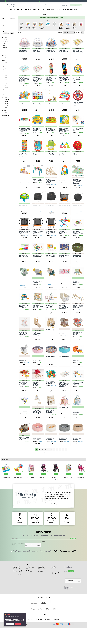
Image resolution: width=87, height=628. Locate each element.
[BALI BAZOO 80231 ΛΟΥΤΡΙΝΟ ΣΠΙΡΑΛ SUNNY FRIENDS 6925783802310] (24, 400)
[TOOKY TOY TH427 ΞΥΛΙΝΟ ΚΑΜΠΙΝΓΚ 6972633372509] (24, 297)
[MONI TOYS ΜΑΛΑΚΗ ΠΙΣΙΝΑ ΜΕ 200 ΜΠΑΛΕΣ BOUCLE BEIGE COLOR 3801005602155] (78, 427)
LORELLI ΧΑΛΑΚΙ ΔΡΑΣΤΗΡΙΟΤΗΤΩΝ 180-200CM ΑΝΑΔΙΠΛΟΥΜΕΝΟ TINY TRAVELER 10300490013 (24, 79)
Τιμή (3, 28)
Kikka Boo (21, 336)
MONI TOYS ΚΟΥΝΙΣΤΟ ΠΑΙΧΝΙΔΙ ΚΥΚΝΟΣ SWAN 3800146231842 (24, 359)
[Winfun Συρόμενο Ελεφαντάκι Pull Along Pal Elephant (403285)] (24, 95)
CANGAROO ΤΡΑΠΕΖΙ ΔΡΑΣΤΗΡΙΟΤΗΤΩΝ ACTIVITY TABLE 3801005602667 (23, 207)
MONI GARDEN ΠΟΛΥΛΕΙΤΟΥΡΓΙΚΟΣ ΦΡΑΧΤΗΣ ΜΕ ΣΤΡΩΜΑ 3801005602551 (63, 307)
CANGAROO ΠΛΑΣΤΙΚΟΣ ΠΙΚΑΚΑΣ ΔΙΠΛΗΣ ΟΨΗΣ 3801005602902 (64, 179)
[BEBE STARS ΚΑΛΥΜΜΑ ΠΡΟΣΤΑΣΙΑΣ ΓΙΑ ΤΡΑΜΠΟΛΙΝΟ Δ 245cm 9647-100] (38, 197)
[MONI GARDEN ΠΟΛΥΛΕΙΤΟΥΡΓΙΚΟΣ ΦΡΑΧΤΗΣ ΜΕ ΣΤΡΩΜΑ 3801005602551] (64, 297)
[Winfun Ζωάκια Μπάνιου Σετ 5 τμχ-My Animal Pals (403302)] (64, 145)
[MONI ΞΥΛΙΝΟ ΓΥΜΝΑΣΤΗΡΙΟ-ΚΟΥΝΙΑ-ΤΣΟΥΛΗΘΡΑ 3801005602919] (51, 171)
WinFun (61, 82)
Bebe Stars (22, 182)
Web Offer (4, 125)
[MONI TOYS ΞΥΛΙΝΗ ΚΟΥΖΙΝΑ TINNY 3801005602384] (51, 400)
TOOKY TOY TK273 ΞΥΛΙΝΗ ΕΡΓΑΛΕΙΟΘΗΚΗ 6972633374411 (78, 383)
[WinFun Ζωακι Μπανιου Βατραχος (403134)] (51, 145)
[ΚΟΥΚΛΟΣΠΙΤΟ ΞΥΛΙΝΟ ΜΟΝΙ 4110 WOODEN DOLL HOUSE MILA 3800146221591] (18, 468)
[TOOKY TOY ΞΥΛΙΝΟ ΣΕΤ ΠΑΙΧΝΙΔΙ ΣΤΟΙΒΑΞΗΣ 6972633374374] (38, 247)
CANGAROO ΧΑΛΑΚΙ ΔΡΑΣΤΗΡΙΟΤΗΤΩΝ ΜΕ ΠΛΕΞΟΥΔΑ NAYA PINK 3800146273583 (23, 52)
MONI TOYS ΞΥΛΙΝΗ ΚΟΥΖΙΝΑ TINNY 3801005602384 (50, 411)
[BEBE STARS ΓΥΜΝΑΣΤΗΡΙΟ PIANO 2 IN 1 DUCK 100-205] (24, 171)
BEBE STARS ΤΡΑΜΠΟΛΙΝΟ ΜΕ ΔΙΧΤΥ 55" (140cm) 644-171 (64, 206)
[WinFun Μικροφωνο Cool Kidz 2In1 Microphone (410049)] (78, 120)
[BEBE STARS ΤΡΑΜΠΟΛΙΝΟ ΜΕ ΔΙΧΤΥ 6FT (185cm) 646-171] (51, 223)
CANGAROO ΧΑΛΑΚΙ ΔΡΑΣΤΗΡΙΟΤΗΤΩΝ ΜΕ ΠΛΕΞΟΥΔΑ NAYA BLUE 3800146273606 (50, 52)
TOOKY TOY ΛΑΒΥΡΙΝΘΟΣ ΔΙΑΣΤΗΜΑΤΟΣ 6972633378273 (64, 256)
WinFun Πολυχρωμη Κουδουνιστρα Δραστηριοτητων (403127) (77, 79)
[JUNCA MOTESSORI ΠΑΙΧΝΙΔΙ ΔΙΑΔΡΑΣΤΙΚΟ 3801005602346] (51, 374)
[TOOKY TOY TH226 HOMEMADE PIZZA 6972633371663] (78, 349)
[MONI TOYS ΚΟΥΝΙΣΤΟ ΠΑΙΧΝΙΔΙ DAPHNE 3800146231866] (64, 322)
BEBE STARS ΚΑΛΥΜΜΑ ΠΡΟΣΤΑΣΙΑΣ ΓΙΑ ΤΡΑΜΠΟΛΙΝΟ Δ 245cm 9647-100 (37, 207)
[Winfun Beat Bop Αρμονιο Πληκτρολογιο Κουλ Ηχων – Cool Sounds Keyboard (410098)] (24, 120)
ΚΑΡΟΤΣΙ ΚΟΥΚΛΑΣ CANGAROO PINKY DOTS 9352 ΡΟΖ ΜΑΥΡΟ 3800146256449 (43, 477)
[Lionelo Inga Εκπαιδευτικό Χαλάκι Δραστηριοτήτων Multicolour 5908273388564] (78, 171)
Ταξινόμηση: (60, 32)
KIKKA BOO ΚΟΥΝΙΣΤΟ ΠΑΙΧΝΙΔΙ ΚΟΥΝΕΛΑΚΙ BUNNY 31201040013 (23, 333)
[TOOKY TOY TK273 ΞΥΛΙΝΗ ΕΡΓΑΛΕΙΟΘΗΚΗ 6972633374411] (78, 374)
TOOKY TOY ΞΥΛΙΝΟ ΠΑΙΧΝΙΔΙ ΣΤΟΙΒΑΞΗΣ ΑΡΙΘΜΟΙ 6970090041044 (24, 256)
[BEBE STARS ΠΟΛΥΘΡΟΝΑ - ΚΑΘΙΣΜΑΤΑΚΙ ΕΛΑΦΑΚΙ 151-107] (24, 427)
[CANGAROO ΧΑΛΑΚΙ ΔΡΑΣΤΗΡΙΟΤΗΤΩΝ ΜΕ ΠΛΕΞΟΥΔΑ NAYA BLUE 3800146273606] (51, 42)
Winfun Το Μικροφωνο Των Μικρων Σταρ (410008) (50, 104)
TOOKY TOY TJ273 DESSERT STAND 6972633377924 (49, 306)
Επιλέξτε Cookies (10, 624)
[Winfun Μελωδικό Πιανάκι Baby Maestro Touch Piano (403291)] (64, 95)
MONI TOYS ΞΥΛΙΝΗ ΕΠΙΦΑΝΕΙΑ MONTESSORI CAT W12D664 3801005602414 (51, 331)
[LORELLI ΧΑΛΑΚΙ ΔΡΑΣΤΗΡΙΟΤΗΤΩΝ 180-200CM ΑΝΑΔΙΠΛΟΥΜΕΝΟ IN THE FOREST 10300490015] (64, 42)
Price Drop (4, 122)
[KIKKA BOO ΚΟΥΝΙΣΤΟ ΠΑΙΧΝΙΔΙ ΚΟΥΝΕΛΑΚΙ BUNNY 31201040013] (24, 322)
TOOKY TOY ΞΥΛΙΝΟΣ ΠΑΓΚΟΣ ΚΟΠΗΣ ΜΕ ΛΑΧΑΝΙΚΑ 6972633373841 (78, 232)
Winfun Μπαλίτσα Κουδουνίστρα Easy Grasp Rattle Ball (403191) (78, 154)
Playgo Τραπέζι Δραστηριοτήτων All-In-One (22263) (6, 477)
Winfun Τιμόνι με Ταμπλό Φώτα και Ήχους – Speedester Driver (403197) (78, 104)
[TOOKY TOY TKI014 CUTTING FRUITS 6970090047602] (24, 374)
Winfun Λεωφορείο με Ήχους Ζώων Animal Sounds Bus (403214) (37, 129)
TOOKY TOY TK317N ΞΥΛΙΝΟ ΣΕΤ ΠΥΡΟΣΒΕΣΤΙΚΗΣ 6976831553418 (36, 384)
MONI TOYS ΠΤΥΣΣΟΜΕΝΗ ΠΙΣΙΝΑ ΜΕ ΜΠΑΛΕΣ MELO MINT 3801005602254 (64, 357)
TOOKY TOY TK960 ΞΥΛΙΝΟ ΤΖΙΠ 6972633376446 (76, 281)
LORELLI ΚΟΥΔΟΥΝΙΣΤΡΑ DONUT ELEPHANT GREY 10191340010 (37, 281)
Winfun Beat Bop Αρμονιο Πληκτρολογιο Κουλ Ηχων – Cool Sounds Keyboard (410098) (24, 130)
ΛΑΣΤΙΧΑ (4, 110)
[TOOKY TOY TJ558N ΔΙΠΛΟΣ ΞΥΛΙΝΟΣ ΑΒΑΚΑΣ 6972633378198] (38, 297)
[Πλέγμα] (18, 32)
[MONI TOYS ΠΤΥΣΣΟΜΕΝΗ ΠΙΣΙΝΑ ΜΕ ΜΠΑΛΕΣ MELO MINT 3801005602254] (64, 349)
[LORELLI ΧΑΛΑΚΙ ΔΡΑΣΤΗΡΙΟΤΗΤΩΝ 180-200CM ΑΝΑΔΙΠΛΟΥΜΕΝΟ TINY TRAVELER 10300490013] (24, 69)
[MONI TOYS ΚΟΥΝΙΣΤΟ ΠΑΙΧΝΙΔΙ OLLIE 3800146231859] (78, 322)
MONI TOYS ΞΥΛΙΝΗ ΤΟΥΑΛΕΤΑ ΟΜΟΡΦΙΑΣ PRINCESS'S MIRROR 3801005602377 (37, 412)
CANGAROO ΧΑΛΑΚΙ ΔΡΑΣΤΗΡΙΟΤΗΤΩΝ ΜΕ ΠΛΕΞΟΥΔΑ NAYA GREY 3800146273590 (37, 52)
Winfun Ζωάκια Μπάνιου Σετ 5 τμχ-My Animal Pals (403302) (64, 154)
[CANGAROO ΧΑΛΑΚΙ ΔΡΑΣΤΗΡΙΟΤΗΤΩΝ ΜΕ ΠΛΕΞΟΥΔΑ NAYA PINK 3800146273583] (24, 42)
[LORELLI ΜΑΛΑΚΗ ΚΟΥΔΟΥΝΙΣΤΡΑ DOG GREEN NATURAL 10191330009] (24, 271)
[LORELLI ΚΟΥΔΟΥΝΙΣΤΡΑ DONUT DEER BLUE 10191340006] (51, 271)
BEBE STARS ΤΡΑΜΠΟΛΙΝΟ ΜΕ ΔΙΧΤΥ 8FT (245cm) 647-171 (38, 232)
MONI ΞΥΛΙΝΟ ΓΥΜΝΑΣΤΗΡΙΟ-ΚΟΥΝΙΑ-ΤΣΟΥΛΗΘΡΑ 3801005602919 (50, 181)
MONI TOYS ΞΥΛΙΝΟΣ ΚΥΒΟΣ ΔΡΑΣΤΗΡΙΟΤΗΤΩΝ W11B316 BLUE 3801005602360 (78, 410)
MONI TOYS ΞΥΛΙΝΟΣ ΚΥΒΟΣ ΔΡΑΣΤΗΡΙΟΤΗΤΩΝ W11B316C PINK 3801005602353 (64, 409)
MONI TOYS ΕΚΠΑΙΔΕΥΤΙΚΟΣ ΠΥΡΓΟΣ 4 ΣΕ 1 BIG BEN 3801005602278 (38, 334)
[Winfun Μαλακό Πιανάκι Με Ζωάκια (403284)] (38, 95)
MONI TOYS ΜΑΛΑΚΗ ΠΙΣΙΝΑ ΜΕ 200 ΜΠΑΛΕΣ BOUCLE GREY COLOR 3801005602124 (64, 438)
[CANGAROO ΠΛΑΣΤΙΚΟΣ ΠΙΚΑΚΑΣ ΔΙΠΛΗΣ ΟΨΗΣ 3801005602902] (64, 171)
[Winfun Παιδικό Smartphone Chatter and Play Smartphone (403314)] (24, 145)
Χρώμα (3, 60)
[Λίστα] (20, 32)
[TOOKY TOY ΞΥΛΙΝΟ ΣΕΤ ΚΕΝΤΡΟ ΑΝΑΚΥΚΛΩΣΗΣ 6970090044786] (51, 247)
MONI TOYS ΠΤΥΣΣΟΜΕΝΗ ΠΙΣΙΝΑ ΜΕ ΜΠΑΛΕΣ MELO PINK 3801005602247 (38, 359)
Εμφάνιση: (78, 32)
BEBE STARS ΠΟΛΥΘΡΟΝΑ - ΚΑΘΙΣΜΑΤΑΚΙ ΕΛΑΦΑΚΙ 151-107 (24, 438)
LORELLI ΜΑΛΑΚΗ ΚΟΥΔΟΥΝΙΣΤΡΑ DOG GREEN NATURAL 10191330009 (23, 280)
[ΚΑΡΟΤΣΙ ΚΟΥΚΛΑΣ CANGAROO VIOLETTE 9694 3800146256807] (31, 468)
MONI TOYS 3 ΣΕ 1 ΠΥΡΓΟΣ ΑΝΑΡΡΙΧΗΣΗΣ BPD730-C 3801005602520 (78, 306)
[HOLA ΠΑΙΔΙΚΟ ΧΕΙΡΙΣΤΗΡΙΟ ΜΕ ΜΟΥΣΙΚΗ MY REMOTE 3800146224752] (51, 69)
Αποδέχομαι (17, 624)
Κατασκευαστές (5, 37)
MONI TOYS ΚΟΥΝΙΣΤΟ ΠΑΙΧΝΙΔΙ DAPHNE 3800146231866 (63, 332)
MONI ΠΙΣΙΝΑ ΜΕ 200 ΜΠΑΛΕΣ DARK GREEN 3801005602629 (77, 256)
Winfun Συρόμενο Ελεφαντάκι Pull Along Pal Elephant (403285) (23, 104)
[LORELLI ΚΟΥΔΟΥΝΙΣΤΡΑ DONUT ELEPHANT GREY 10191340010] (38, 271)
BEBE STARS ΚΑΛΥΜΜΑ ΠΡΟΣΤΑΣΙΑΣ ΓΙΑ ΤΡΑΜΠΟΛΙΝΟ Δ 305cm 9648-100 (50, 207)
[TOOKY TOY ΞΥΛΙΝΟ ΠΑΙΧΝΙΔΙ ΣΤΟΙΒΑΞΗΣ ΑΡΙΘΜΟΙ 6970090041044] (24, 247)
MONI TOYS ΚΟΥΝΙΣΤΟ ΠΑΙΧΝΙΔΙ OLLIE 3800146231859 (77, 333)
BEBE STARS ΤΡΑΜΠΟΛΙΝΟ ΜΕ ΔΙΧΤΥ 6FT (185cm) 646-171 (51, 232)
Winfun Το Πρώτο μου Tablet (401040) (37, 154)
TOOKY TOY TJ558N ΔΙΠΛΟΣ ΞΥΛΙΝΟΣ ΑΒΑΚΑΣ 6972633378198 (38, 306)
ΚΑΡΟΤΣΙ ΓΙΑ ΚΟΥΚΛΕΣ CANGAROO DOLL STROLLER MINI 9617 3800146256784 (68, 477)
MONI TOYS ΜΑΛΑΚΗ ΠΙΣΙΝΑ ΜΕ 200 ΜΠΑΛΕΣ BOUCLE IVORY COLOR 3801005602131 (50, 438)
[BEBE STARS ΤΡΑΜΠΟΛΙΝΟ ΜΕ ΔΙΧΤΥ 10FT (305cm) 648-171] (24, 223)
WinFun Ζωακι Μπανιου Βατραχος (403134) (51, 154)
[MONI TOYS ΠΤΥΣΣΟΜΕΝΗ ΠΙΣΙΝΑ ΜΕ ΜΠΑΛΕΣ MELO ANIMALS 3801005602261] (51, 349)
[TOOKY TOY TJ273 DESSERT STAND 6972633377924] (51, 297)
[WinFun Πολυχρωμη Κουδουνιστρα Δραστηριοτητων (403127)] (78, 69)
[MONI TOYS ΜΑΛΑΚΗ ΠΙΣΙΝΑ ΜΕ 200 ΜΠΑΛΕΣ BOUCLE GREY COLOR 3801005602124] (64, 427)
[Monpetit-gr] (52, 573)
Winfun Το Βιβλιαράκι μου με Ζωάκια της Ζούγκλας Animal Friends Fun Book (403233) (64, 130)
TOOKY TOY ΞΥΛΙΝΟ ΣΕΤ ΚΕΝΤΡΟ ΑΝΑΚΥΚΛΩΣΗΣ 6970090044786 (50, 256)
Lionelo (74, 185)
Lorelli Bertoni (62, 57)
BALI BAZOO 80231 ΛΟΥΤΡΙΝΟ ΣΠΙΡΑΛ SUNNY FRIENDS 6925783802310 (24, 410)
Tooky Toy (75, 235)
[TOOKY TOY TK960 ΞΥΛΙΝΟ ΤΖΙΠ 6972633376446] (78, 271)
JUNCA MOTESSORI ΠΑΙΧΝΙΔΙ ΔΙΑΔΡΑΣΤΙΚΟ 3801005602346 (50, 382)
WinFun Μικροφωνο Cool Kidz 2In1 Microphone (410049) (78, 129)
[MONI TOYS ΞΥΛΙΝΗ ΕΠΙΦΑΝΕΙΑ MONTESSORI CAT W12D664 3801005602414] (51, 322)
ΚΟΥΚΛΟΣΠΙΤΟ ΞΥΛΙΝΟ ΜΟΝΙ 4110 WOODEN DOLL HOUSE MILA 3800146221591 (18, 477)
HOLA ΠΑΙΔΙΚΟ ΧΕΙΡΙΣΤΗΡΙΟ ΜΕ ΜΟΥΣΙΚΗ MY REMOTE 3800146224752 (51, 79)
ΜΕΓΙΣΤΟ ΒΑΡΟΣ (5, 115)
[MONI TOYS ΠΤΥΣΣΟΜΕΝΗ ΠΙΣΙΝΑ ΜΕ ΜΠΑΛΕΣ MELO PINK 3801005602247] (38, 349)
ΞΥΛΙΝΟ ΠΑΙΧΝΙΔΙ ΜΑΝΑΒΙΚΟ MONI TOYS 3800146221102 (56, 477)
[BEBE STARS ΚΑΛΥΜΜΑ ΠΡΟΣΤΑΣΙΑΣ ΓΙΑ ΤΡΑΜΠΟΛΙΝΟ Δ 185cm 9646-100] (78, 197)
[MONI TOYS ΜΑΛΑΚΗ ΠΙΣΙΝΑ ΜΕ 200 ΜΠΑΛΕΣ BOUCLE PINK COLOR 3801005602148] (38, 427)
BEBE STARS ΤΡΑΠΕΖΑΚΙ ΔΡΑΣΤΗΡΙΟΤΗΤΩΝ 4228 (37, 180)
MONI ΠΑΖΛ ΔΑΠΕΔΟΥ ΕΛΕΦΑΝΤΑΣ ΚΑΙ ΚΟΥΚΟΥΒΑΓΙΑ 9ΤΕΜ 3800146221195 (81, 477)
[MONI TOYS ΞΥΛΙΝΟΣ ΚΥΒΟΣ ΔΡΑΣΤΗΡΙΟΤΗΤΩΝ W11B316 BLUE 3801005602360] (78, 400)
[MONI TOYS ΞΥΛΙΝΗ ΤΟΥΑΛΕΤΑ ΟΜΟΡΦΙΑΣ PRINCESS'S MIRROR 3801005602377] (38, 400)
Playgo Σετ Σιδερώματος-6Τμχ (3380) (63, 232)
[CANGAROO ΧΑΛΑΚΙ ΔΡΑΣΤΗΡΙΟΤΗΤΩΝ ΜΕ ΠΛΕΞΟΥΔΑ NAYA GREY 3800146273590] (38, 42)
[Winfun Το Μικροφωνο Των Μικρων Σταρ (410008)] (51, 95)
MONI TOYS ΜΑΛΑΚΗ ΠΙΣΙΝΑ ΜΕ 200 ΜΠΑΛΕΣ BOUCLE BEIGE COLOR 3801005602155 (77, 438)
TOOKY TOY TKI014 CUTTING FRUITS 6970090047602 (23, 383)
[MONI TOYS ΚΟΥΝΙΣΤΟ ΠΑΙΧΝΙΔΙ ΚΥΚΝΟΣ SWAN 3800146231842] (24, 349)
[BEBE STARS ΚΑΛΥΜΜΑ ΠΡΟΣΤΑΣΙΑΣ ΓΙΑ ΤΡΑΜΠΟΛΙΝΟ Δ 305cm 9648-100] (51, 197)
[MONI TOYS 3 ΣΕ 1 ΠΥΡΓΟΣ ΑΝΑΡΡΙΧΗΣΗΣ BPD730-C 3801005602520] (78, 297)
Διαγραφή (13, 18)
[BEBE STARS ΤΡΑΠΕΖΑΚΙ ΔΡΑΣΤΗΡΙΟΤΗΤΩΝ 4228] (38, 171)
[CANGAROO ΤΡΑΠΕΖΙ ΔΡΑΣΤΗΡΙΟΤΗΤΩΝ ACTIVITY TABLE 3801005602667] (24, 197)
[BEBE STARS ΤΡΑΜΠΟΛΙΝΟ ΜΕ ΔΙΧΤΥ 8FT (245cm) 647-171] (38, 223)
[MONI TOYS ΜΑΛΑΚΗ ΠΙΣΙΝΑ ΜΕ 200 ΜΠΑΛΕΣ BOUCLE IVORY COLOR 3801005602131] (51, 427)
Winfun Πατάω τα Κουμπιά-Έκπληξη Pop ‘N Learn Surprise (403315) (51, 129)
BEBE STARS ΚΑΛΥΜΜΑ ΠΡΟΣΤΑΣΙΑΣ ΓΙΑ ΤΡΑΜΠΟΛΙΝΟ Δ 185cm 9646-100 (77, 207)
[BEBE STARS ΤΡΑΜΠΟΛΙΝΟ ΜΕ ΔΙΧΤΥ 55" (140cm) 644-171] (64, 197)
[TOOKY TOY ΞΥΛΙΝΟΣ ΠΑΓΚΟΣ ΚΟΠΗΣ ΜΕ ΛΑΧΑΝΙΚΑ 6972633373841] (78, 223)
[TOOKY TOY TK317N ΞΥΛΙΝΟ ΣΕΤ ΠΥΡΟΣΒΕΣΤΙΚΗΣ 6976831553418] (38, 374)
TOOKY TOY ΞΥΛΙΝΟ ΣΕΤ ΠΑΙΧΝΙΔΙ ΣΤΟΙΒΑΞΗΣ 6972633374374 (37, 256)
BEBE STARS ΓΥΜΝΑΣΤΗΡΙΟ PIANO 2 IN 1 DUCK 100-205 (24, 179)
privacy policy (16, 621)
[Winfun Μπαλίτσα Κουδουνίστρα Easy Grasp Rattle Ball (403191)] (78, 145)
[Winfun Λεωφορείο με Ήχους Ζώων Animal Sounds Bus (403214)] (38, 120)
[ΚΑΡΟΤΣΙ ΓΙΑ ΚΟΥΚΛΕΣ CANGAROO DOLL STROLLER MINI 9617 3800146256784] (68, 468)
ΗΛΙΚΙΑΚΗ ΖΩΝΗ (5, 97)
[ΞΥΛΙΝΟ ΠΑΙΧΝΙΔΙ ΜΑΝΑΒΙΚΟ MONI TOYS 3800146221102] (56, 468)
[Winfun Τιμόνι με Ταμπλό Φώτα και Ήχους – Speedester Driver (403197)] (78, 95)
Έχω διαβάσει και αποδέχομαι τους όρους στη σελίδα (44, 551)
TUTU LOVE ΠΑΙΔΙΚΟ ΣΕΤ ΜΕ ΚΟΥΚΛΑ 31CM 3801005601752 (64, 280)
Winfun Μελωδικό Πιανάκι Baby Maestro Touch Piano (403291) (63, 104)
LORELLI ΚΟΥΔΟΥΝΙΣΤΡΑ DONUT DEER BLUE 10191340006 (50, 280)
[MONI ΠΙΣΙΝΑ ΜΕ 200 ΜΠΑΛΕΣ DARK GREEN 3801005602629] (78, 247)
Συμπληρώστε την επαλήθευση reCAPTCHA (18, 544)
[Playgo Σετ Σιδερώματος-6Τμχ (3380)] (64, 223)
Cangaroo (21, 55)
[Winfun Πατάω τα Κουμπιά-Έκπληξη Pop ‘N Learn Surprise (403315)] (51, 120)
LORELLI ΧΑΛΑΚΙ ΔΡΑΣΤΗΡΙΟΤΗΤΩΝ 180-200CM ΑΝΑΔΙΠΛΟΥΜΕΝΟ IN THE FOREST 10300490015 (64, 53)
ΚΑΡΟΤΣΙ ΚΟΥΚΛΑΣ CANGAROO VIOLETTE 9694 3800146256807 (31, 477)
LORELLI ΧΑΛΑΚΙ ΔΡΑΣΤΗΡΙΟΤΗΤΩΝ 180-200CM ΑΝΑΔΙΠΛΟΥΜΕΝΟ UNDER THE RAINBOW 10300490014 (78, 53)
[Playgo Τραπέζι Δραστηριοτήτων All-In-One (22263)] (6, 468)
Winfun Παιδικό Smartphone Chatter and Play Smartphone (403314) (24, 155)
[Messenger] (55, 573)
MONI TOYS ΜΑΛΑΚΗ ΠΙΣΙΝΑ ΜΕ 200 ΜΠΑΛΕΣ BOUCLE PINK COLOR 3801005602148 (37, 438)
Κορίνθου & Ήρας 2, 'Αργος (52, 504)
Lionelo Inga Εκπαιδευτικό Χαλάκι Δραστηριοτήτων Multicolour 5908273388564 (77, 181)
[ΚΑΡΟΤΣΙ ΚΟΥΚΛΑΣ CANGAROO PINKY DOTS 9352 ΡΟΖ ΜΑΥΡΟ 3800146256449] (43, 468)
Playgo (61, 235)
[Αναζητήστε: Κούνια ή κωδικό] (46, 5)
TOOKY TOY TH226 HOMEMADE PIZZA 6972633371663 (76, 359)
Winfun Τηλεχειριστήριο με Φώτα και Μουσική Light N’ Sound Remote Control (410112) (64, 79)
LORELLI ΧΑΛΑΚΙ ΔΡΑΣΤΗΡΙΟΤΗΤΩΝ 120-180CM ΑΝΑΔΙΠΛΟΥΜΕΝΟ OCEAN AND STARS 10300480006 (64, 384)
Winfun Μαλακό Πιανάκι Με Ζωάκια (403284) (37, 104)
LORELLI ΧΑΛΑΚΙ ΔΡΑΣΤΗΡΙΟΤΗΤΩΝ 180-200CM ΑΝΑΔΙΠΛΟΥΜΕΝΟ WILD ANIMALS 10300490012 (38, 79)
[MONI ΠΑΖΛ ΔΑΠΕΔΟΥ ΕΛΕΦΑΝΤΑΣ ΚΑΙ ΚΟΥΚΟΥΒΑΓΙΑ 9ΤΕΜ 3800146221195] (81, 468)
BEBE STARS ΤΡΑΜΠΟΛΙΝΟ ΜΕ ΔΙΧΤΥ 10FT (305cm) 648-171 (24, 232)
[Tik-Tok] (58, 573)
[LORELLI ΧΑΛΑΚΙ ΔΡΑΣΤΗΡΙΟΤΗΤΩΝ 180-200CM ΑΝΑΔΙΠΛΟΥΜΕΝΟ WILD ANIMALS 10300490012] (38, 69)
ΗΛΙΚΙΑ (3, 92)
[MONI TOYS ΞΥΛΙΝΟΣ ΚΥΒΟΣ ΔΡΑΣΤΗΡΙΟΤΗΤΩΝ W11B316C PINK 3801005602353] (64, 400)
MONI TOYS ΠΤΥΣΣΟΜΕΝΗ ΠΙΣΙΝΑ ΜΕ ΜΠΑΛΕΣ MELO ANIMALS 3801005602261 (51, 357)
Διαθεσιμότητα (5, 22)
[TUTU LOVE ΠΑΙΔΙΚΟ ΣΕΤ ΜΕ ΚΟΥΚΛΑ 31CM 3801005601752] (64, 271)
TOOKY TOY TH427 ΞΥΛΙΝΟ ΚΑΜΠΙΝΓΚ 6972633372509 (24, 306)
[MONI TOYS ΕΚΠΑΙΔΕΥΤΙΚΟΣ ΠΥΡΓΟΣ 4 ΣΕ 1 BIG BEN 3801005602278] (38, 322)
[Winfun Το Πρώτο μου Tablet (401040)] (38, 145)
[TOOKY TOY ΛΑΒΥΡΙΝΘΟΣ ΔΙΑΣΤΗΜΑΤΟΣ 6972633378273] (64, 247)
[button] (6, 474)
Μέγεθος (4, 55)
